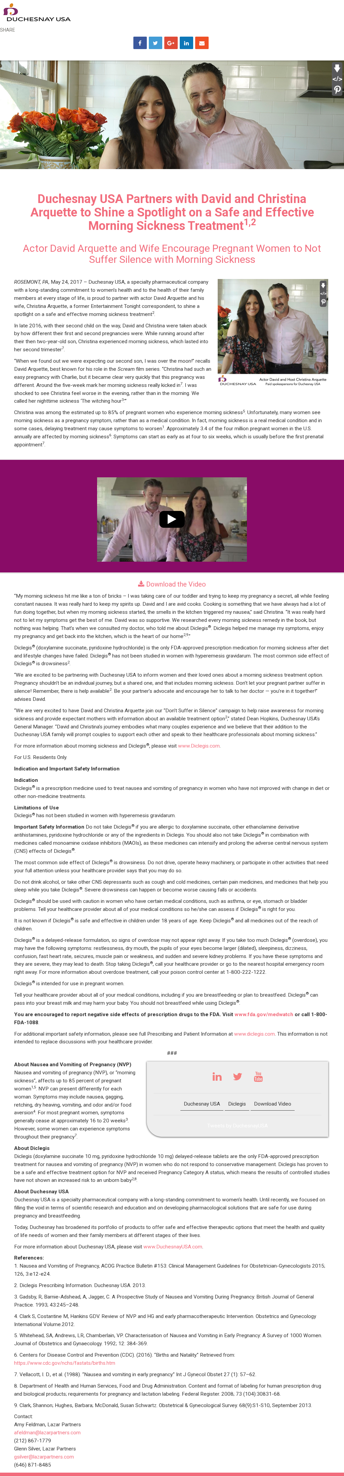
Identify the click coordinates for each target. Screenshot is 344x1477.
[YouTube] (258, 1079)
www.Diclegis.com (199, 746)
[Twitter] (238, 1079)
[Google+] (171, 43)
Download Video (272, 1104)
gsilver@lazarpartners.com (44, 1457)
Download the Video (175, 584)
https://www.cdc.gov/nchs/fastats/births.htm (64, 1363)
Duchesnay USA (202, 1104)
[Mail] (202, 43)
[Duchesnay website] (37, 12)
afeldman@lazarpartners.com (47, 1433)
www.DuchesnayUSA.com (172, 1247)
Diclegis (237, 1104)
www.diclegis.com (254, 1034)
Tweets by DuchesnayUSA (237, 1126)
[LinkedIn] (186, 43)
